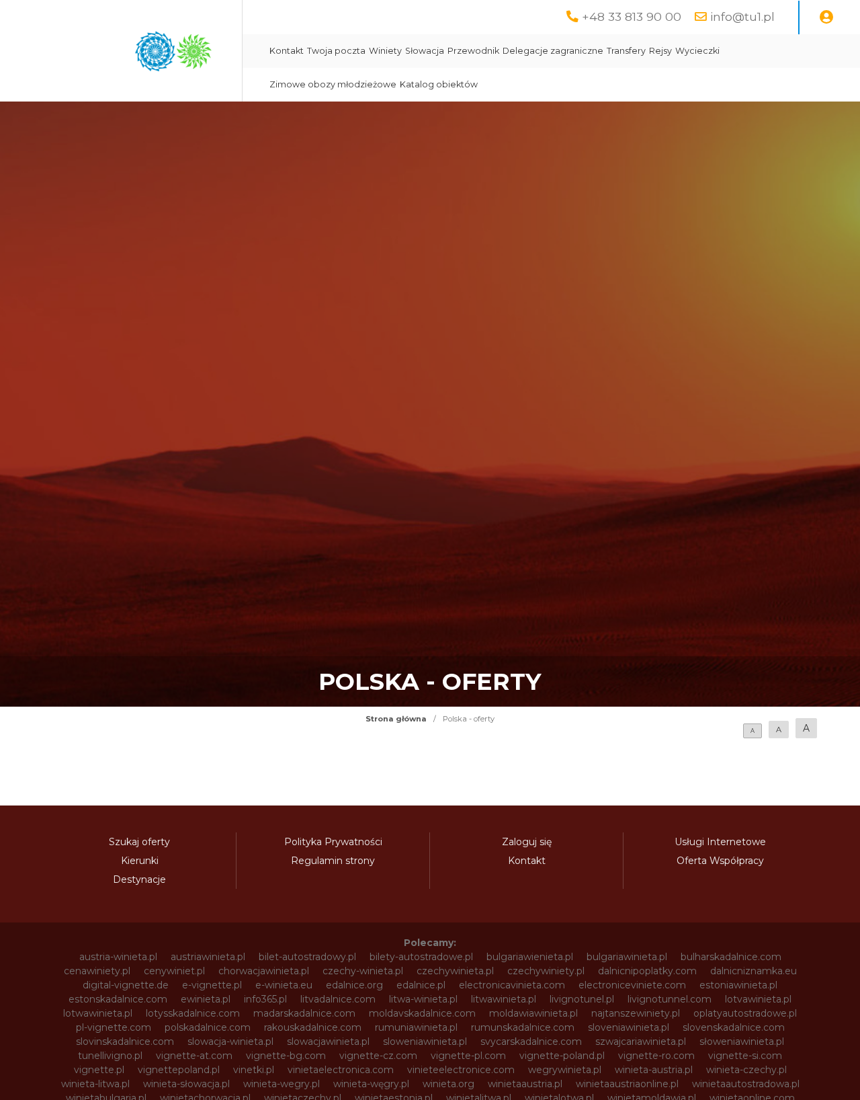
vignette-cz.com (378, 1056)
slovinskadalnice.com (125, 1041)
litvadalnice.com (338, 999)
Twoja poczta (336, 51)
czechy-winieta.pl (362, 971)
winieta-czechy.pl (746, 1070)
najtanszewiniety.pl (635, 1013)
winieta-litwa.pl (95, 1084)
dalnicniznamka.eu (753, 971)
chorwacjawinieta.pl (263, 971)
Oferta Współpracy (720, 861)
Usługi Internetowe (720, 842)
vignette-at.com (194, 1056)
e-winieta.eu (283, 985)
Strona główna (396, 718)
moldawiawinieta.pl (533, 1013)
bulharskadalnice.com (731, 957)
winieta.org (448, 1084)
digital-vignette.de (126, 985)
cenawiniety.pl (97, 971)
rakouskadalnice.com (312, 1027)
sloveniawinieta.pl (628, 1027)
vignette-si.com (745, 1056)
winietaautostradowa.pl (746, 1084)
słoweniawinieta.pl (741, 1041)
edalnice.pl (420, 985)
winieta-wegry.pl (281, 1084)
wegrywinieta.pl (564, 1070)
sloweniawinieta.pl (425, 1041)
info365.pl (265, 999)
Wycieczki (697, 51)
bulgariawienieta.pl (529, 957)
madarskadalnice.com (304, 1013)
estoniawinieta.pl (738, 985)
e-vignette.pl (212, 985)
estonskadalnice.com (118, 999)
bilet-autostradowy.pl (307, 957)
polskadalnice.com (208, 1027)
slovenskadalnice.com (734, 1027)
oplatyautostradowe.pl (745, 1013)
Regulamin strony (333, 861)
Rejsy (660, 51)
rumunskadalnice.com (522, 1027)
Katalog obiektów (439, 84)
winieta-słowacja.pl (186, 1084)
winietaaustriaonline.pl (627, 1084)
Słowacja (424, 51)
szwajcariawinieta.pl (640, 1041)
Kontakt (286, 51)
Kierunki (140, 861)
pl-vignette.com (113, 1027)
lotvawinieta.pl (758, 999)
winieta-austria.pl (654, 1070)
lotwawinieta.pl (97, 1013)
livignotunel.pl (582, 999)
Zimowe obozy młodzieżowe (332, 84)
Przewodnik (473, 51)
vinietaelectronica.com (341, 1070)
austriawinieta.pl (208, 957)
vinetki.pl (253, 1070)
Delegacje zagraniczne (553, 51)
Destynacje (139, 879)
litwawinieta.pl (503, 999)
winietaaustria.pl (525, 1084)
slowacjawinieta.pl (328, 1041)
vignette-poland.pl (562, 1056)
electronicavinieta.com (512, 985)
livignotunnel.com (670, 999)
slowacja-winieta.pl (230, 1041)
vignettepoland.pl (179, 1070)
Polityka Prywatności (333, 842)
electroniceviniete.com (632, 985)
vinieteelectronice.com (461, 1070)
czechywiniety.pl (546, 971)
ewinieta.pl (205, 999)
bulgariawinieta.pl (627, 957)
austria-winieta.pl (118, 957)
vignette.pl (99, 1070)
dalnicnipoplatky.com (647, 971)
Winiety (385, 51)
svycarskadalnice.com (531, 1041)
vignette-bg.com (286, 1056)
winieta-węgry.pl (371, 1084)
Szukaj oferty (139, 842)
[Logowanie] (826, 17)
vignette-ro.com (656, 1056)
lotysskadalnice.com (193, 1013)
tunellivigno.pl (110, 1056)
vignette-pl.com (468, 1056)
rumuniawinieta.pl (416, 1027)
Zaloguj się (527, 842)
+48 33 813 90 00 (631, 16)
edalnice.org (354, 985)
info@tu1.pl (742, 16)
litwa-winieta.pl (423, 999)
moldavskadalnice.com (422, 1013)
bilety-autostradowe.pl (421, 957)
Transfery (626, 51)
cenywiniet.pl (174, 971)
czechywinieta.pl (455, 971)
